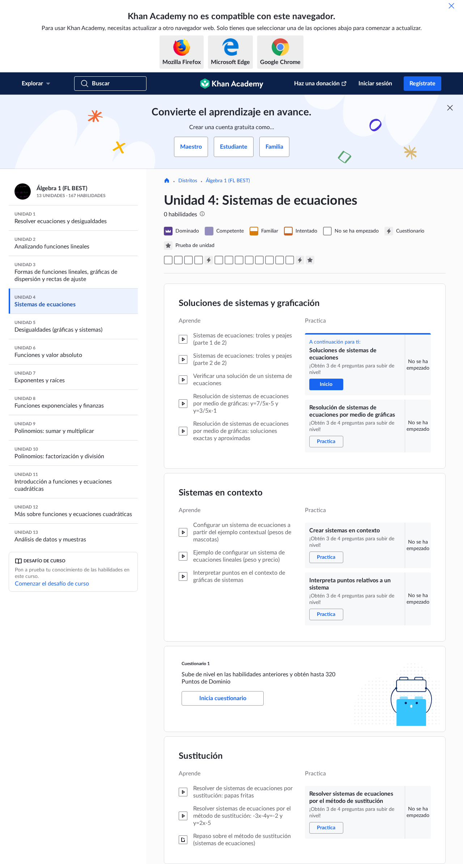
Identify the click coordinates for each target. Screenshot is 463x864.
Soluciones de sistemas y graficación (249, 303)
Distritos (187, 180)
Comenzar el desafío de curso (52, 584)
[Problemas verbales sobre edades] (269, 260)
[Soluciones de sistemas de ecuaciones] (168, 260)
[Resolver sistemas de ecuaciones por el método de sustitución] (218, 260)
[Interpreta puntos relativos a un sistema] (198, 260)
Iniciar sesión (375, 83)
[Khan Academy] (231, 83)
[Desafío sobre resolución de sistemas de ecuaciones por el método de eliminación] (259, 260)
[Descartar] (451, 6)
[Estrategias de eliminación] (239, 260)
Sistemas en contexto (221, 493)
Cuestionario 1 (196, 663)
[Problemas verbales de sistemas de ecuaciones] (279, 260)
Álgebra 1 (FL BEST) (228, 180)
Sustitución (201, 756)
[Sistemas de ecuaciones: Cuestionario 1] (208, 260)
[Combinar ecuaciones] (229, 260)
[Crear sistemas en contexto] (188, 260)
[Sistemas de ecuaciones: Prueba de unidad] (310, 260)
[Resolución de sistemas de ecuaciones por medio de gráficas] (178, 260)
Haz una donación (317, 83)
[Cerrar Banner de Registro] (450, 108)
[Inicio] (167, 181)
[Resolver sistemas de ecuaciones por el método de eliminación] (249, 260)
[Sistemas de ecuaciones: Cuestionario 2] (300, 260)
